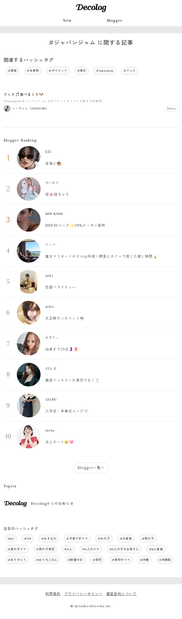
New (67, 20)
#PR (27, 538)
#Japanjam (105, 70)
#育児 (97, 560)
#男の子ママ (17, 549)
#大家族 (126, 538)
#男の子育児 (45, 549)
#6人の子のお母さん (124, 549)
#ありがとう (17, 560)
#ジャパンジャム (34, 101)
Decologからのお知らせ (52, 503)
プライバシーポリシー (83, 594)
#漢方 (81, 70)
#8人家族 (156, 549)
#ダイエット (58, 70)
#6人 (68, 549)
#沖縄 (144, 560)
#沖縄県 (165, 560)
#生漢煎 (33, 70)
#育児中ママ (121, 560)
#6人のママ (90, 549)
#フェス (130, 70)
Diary (171, 108)
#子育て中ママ (77, 538)
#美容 (12, 70)
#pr (11, 538)
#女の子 (104, 538)
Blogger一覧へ (91, 467)
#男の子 (148, 538)
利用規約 (53, 594)
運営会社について (121, 594)
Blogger (115, 20)
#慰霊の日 (75, 560)
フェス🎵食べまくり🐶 (24, 94)
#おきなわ (48, 538)
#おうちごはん (47, 560)
